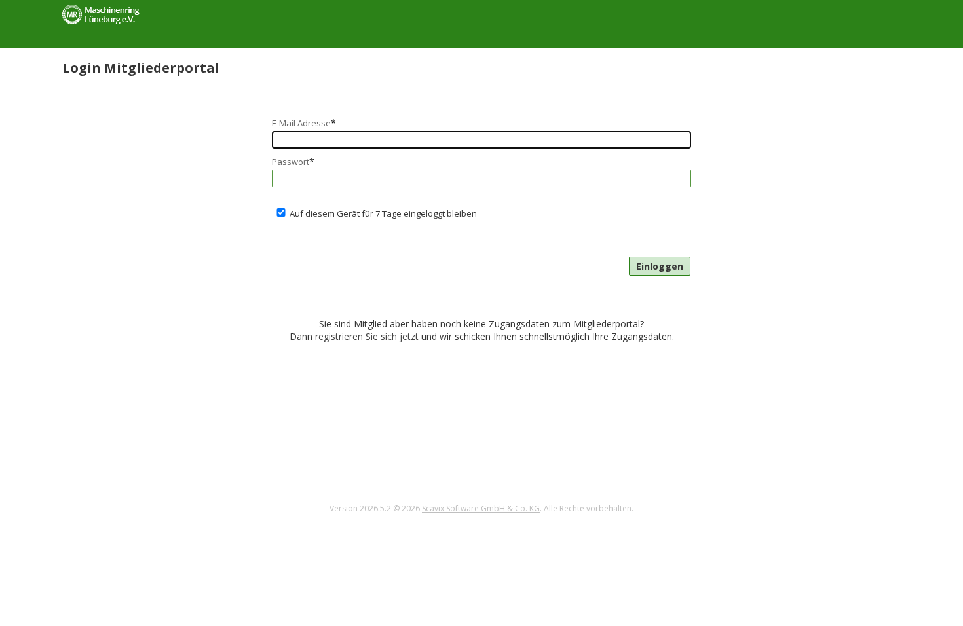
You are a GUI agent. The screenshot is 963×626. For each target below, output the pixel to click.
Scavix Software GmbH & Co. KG (481, 508)
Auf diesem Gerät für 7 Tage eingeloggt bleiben (383, 213)
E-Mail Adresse (304, 123)
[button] (659, 266)
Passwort (293, 161)
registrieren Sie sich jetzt (367, 336)
